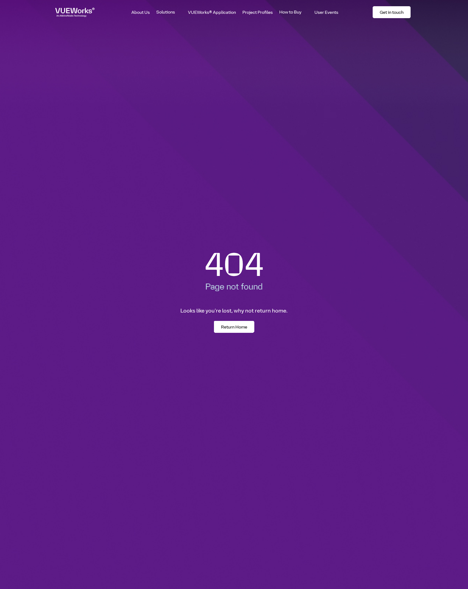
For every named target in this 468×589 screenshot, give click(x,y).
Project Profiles (257, 12)
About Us (140, 12)
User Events (326, 12)
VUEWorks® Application (212, 12)
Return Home (234, 327)
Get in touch (394, 13)
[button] (169, 12)
